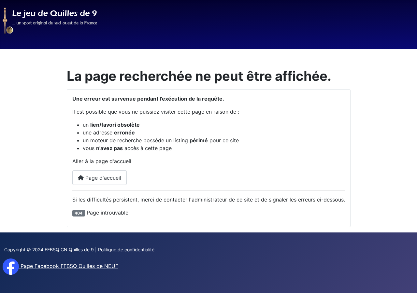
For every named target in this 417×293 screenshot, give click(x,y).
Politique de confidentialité (126, 249)
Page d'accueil (102, 177)
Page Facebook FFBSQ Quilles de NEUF (68, 266)
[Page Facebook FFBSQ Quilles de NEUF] (11, 266)
